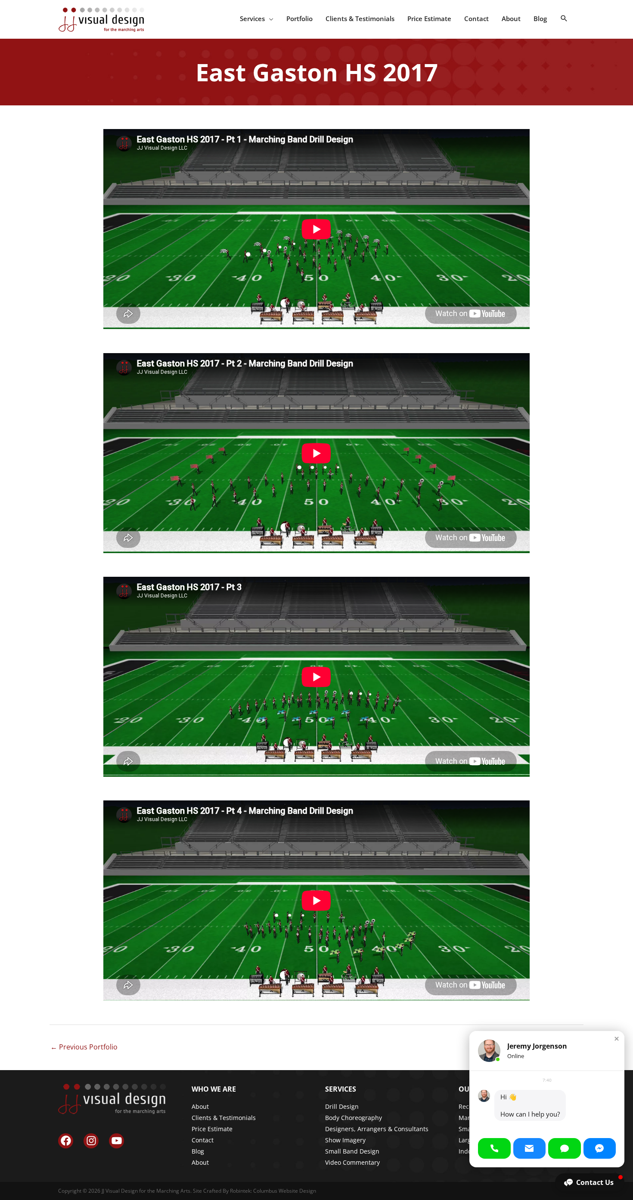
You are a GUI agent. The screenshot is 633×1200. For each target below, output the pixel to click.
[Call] (494, 1148)
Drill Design (342, 1106)
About (200, 1106)
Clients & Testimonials (224, 1118)
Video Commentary (352, 1162)
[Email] (529, 1148)
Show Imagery (345, 1140)
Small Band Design (352, 1151)
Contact (203, 1140)
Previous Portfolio (84, 1047)
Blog (198, 1151)
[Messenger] (599, 1148)
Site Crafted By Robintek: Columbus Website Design (254, 1190)
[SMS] (564, 1148)
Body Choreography (353, 1118)
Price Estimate (212, 1129)
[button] (564, 18)
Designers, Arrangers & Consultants (376, 1129)
